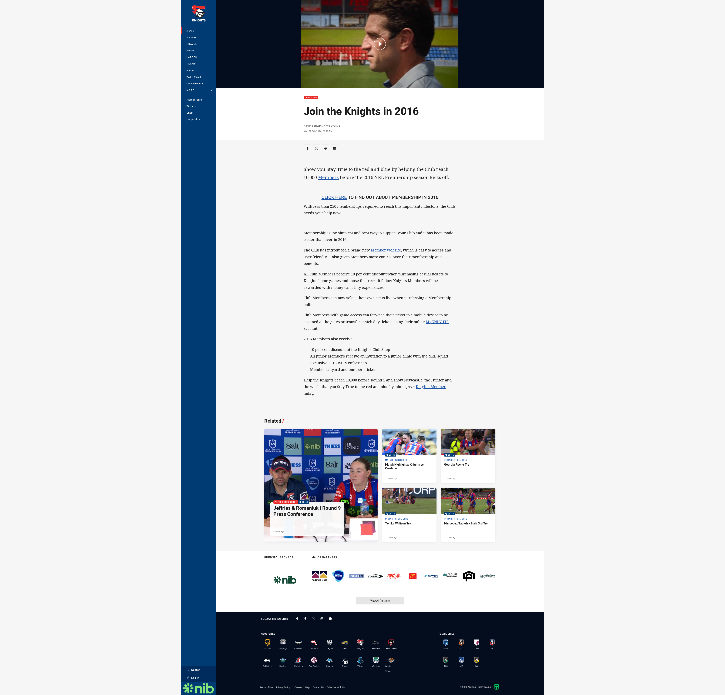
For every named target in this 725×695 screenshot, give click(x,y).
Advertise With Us (336, 687)
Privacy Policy (283, 687)
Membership (194, 99)
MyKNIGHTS (437, 321)
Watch (191, 37)
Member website (386, 250)
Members (328, 177)
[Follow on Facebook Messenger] (330, 618)
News (190, 30)
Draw (190, 50)
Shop (190, 112)
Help (307, 687)
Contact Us (318, 687)
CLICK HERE (334, 197)
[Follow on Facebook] (305, 618)
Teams (191, 63)
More (190, 90)
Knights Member (431, 386)
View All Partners (380, 600)
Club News (311, 97)
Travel (192, 43)
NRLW (190, 70)
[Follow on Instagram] (321, 618)
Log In (195, 678)
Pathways (194, 76)
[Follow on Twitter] (313, 618)
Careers (298, 687)
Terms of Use (266, 687)
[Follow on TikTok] (296, 618)
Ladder (192, 57)
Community (195, 83)
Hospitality (193, 119)
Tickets (191, 106)
